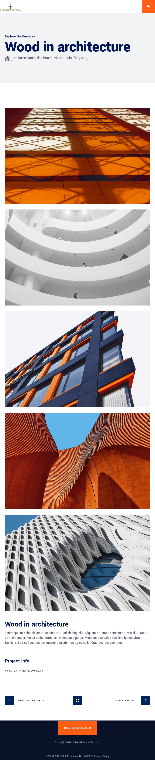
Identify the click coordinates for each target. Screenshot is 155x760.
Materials (35, 671)
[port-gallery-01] (77, 156)
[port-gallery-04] (77, 461)
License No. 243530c (81, 756)
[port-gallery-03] (77, 359)
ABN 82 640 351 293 (57, 756)
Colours (20, 671)
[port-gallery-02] (77, 257)
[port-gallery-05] (77, 563)
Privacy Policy (101, 756)
